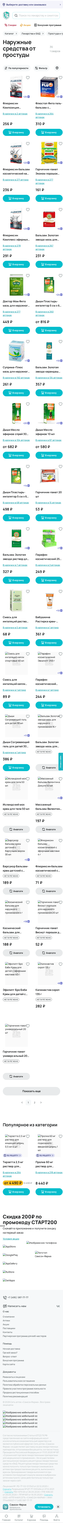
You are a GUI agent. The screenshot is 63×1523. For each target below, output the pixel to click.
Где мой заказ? (10, 1352)
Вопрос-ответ (10, 1356)
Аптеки (6, 1320)
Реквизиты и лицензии (14, 1377)
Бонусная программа (49, 25)
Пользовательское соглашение (19, 1381)
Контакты (7, 1332)
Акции (26, 25)
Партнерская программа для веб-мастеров (24, 1336)
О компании (9, 1316)
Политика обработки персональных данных (24, 1384)
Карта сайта (9, 1364)
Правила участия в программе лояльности (24, 1388)
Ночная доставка (11, 1348)
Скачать (7, 1489)
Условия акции (11, 1238)
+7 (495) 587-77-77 (18, 1297)
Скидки (12, 25)
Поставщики (9, 1328)
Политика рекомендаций (15, 1396)
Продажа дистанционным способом (21, 1392)
